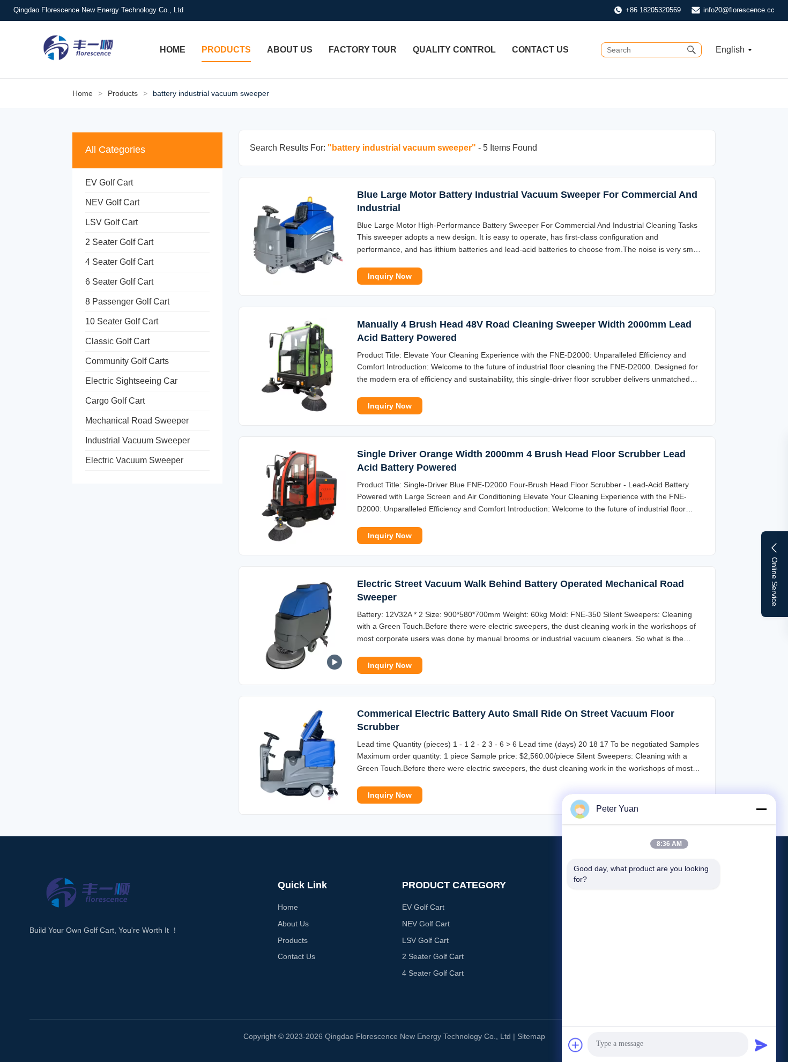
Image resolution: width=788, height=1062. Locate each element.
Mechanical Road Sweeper (137, 420)
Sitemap (531, 1036)
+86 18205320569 (653, 10)
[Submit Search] (691, 50)
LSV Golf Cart (111, 222)
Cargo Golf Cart (115, 400)
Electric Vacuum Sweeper (134, 460)
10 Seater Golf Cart (121, 321)
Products (226, 49)
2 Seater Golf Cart (119, 242)
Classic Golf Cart (117, 341)
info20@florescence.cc (739, 10)
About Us (290, 49)
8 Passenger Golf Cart (127, 301)
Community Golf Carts (127, 361)
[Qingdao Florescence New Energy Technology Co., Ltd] (78, 58)
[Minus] (761, 809)
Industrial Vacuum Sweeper (137, 440)
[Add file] (575, 1045)
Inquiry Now (390, 276)
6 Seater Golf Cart (119, 281)
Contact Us (540, 49)
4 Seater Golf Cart (119, 261)
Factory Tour (363, 49)
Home (172, 49)
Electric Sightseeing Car (131, 380)
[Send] (761, 1045)
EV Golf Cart (109, 182)
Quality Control (454, 49)
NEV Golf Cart (112, 202)
